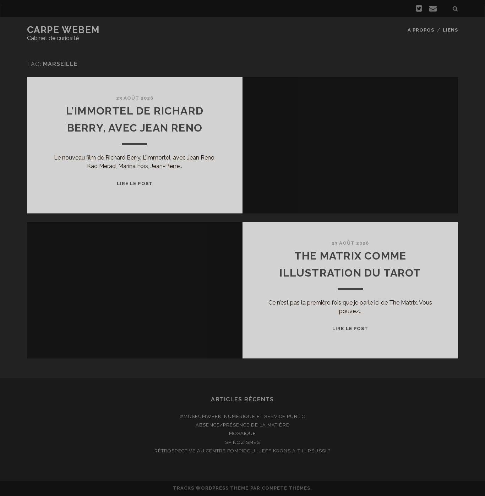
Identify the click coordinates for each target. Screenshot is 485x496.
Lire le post (135, 183)
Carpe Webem (63, 29)
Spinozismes (242, 442)
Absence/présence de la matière (242, 425)
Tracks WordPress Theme (211, 488)
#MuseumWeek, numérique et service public (242, 416)
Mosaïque (242, 433)
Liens (450, 30)
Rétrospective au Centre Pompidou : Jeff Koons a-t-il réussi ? (242, 450)
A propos (421, 30)
